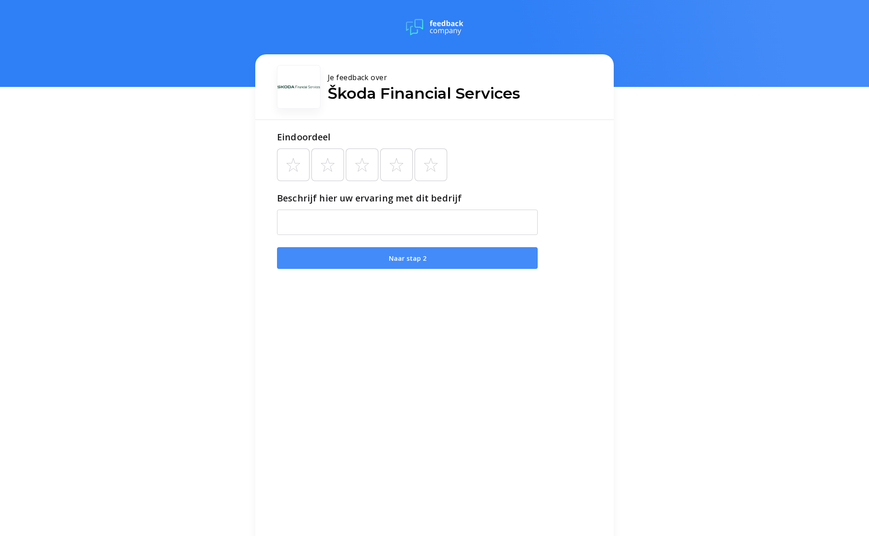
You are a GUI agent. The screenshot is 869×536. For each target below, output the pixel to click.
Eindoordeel (304, 137)
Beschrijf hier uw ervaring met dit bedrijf (369, 198)
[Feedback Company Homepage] (434, 27)
